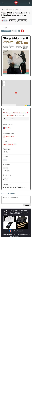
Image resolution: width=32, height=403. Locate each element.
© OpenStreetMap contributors (9, 105)
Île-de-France (9, 9)
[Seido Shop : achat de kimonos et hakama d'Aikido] (16, 223)
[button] (16, 93)
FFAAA (9, 128)
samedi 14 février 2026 (9, 144)
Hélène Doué (10, 136)
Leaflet (28, 105)
